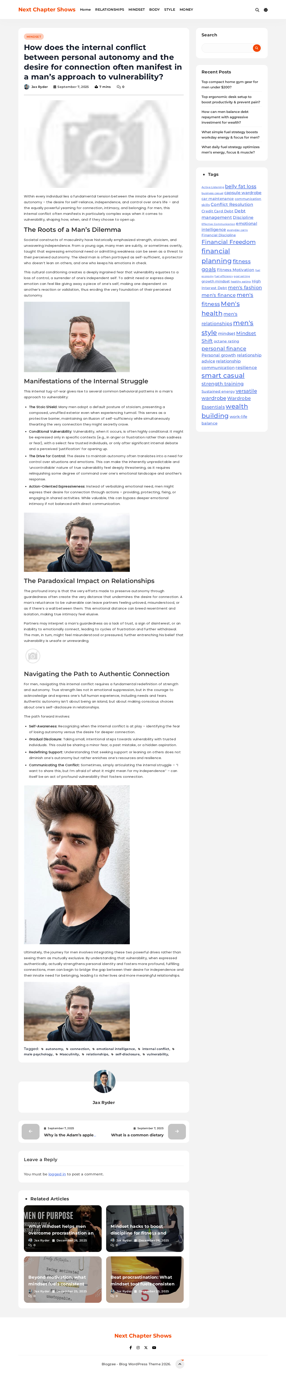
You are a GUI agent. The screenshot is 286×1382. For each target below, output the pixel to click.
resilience (246, 367)
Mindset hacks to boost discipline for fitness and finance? (138, 1233)
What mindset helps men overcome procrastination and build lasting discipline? (62, 1233)
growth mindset (216, 281)
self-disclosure (128, 1054)
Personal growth (219, 355)
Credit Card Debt (217, 211)
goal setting (242, 276)
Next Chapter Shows (47, 9)
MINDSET (136, 9)
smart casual (223, 375)
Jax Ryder (40, 87)
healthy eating (241, 281)
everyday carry (237, 230)
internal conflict (155, 1049)
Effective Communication (218, 224)
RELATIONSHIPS (109, 9)
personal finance (224, 348)
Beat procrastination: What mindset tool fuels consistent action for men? (144, 1284)
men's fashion (245, 287)
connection (79, 1049)
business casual (212, 193)
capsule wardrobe (243, 192)
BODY (154, 9)
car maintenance (218, 198)
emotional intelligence (116, 1049)
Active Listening (213, 187)
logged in (57, 1174)
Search (209, 34)
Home (85, 9)
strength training (223, 383)
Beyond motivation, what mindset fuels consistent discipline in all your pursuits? (62, 1284)
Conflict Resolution (232, 204)
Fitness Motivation (235, 269)
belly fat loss (240, 186)
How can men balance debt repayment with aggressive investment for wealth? (225, 117)
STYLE (169, 9)
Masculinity (69, 1054)
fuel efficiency (223, 276)
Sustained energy (218, 391)
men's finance (219, 295)
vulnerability (157, 1054)
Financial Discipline (219, 235)
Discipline (243, 217)
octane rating (226, 341)
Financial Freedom (229, 242)
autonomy (54, 1049)
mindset (226, 333)
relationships (97, 1054)
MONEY (186, 9)
